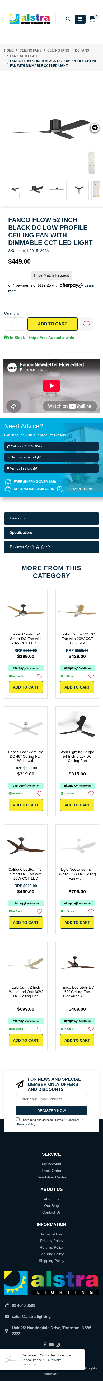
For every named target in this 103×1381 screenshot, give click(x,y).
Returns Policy (52, 1247)
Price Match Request (51, 275)
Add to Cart (52, 324)
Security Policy (51, 1254)
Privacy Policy (26, 1124)
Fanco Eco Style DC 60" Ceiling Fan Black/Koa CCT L (77, 991)
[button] (86, 324)
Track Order (51, 1170)
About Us (51, 1199)
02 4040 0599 (23, 1305)
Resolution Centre (51, 1177)
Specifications (21, 532)
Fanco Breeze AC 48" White (42, 1360)
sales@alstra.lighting (31, 1316)
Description (19, 518)
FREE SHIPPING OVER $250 (35, 482)
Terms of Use (51, 1234)
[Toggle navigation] (80, 19)
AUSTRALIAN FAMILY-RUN (34, 489)
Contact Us (51, 1212)
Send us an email (23, 457)
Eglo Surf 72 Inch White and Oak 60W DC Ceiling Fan (26, 991)
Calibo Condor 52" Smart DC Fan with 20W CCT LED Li (26, 638)
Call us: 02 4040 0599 (26, 446)
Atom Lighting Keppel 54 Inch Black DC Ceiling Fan (77, 756)
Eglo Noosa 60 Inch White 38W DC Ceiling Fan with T (77, 874)
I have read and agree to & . (50, 1122)
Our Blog (51, 1206)
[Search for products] (68, 19)
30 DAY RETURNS (79, 489)
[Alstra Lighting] (30, 19)
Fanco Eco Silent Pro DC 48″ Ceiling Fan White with (25, 756)
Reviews (17, 547)
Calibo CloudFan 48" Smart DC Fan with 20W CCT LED (25, 874)
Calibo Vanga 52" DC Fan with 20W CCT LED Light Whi (77, 638)
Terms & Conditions (67, 1119)
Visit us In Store (21, 468)
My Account (51, 1164)
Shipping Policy (51, 1260)
